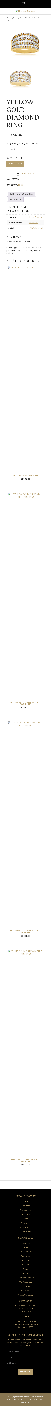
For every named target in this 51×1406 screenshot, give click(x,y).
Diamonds (25, 1256)
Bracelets (25, 1243)
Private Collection (25, 1295)
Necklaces (25, 1265)
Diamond (33, 222)
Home (9, 18)
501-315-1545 (26, 1312)
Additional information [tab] (21, 194)
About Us (25, 1206)
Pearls (25, 1269)
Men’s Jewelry (25, 1282)
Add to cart (15, 163)
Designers (25, 1214)
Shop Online (25, 1210)
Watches (25, 1286)
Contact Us (26, 1232)
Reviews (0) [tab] (15, 199)
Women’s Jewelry (26, 1278)
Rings (15, 18)
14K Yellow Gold (36, 228)
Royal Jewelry (35, 217)
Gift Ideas (25, 1290)
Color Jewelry (25, 1252)
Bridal (25, 1247)
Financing (25, 1223)
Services (25, 1218)
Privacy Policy (38, 1400)
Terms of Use (27, 1400)
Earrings (25, 1260)
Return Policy (25, 1227)
